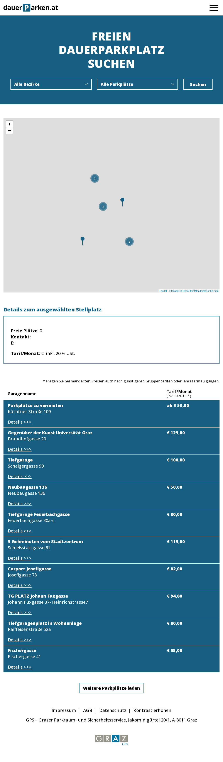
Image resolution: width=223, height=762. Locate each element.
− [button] (9, 130)
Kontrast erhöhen (152, 710)
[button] (111, 688)
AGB (87, 710)
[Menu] (214, 7)
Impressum (64, 710)
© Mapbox (174, 290)
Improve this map (209, 290)
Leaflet (163, 290)
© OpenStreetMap (189, 290)
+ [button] (9, 124)
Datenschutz (112, 710)
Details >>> (20, 422)
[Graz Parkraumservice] (111, 740)
